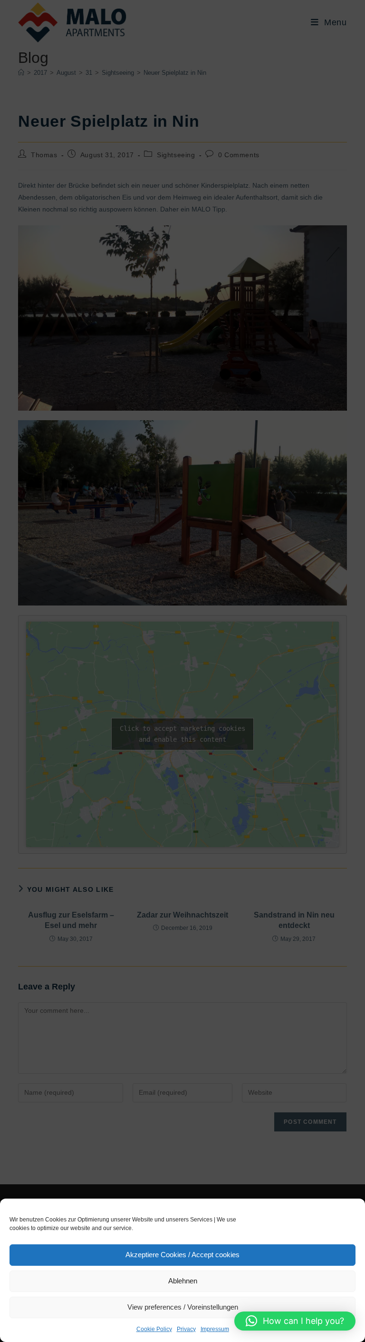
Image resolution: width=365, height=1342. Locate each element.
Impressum (215, 1329)
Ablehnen (182, 1281)
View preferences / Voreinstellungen (182, 1307)
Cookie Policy (154, 1329)
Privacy (186, 1329)
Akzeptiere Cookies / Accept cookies (182, 1255)
